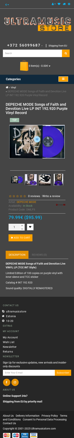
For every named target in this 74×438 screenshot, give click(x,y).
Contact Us (9, 423)
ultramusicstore (16, 311)
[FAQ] (69, 3)
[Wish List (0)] (59, 3)
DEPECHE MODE (26, 201)
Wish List (8, 342)
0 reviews (33, 196)
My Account (10, 337)
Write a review (51, 196)
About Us (8, 415)
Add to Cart (21, 237)
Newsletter (10, 346)
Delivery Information (27, 415)
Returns (8, 351)
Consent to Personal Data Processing (45, 419)
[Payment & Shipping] (64, 3)
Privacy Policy (50, 415)
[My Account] (54, 3)
